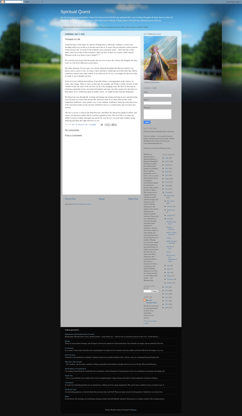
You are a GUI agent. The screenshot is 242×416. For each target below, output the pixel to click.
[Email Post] (101, 124)
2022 (167, 172)
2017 (167, 189)
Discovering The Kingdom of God (172, 258)
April (169, 272)
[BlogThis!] (108, 124)
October (170, 206)
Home (102, 198)
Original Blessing (170, 228)
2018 (167, 185)
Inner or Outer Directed (172, 233)
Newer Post (70, 198)
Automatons (69, 382)
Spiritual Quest (75, 11)
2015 (167, 287)
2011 (167, 301)
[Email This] (106, 124)
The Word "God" (71, 389)
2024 (167, 165)
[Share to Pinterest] (115, 124)
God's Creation (70, 355)
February (170, 279)
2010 (167, 304)
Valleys (169, 238)
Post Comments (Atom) (82, 204)
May (169, 269)
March (169, 276)
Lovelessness (69, 348)
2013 (167, 294)
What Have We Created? (73, 362)
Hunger (67, 341)
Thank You (69, 375)
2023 (167, 168)
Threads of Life (170, 247)
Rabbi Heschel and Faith (172, 242)
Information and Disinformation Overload (79, 334)
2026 (167, 158)
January (170, 283)
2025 (167, 161)
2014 (167, 290)
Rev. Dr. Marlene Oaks (151, 301)
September (171, 210)
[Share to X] (110, 124)
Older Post (133, 198)
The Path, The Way (171, 223)
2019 (167, 182)
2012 (167, 297)
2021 (167, 175)
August (170, 215)
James (169, 252)
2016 (167, 192)
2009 (167, 307)
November (171, 201)
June (169, 265)
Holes (67, 396)
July (168, 219)
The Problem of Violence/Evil (75, 368)
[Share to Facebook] (113, 124)
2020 (167, 179)
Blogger (133, 410)
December (170, 195)
